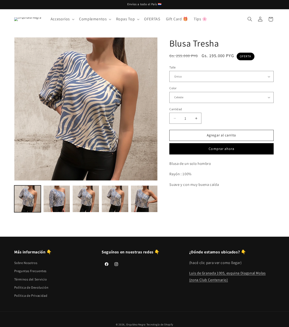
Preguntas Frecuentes (30, 271)
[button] (62, 19)
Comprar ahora (221, 148)
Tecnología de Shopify (160, 324)
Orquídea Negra (136, 324)
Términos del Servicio (30, 279)
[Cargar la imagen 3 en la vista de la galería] (85, 198)
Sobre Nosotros (25, 262)
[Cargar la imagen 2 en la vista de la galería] (56, 198)
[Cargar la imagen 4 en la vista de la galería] (115, 198)
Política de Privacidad (30, 295)
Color (173, 88)
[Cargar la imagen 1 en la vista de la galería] (27, 198)
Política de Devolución (31, 287)
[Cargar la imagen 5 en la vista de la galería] (144, 198)
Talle (172, 67)
